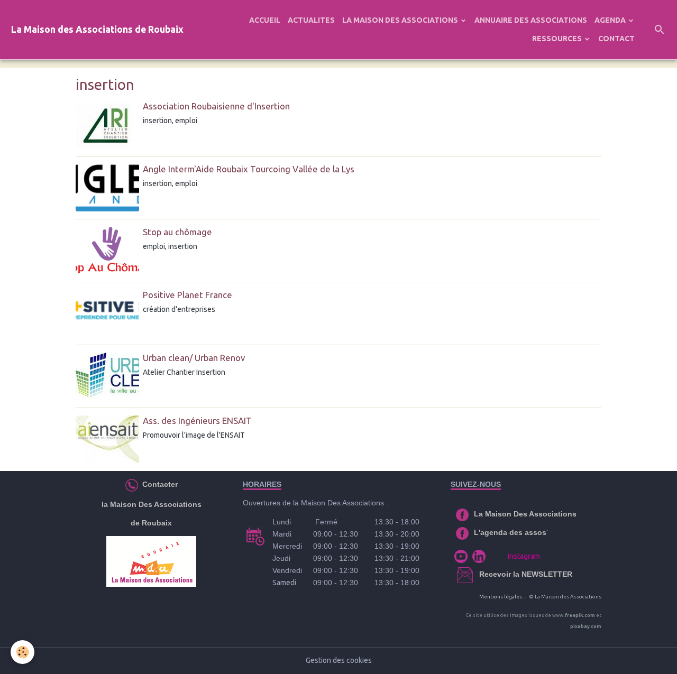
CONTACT (616, 38)
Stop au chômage (177, 232)
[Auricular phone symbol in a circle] (131, 484)
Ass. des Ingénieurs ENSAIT (197, 421)
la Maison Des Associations (152, 504)
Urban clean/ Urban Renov (194, 358)
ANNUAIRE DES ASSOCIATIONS (530, 20)
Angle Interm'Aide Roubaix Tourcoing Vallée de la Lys (248, 169)
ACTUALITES (311, 20)
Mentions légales (500, 596)
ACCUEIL (264, 20)
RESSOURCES (557, 38)
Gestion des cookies (339, 660)
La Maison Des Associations (525, 514)
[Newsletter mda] (478, 574)
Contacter (159, 484)
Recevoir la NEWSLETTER (525, 574)
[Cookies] (22, 652)
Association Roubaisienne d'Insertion (216, 106)
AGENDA (610, 20)
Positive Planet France (187, 295)
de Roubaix (151, 523)
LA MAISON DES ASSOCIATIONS (401, 20)
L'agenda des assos (510, 532)
